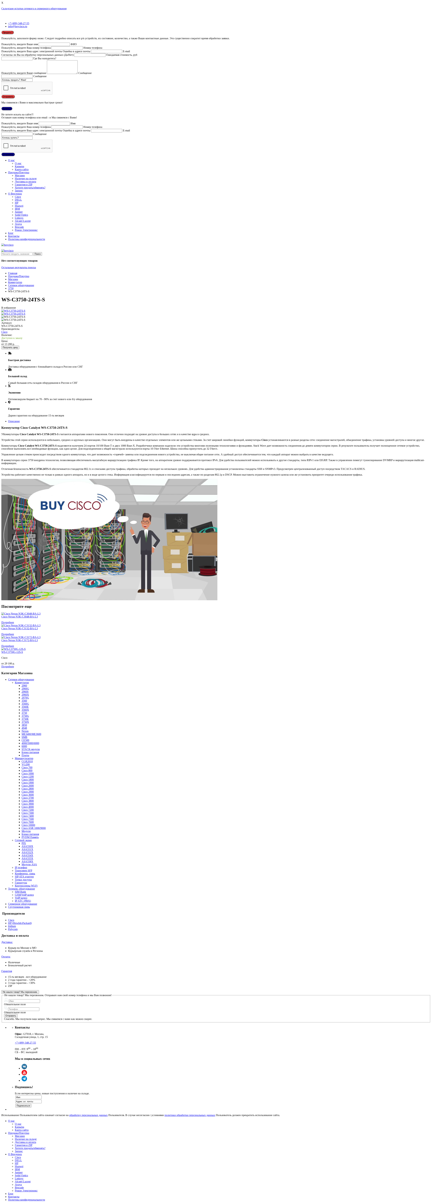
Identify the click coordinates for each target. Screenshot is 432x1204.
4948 (24, 728)
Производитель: (10, 328)
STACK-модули (31, 749)
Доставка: (7, 942)
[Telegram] (24, 1080)
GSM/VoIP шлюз (24, 894)
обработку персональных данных (88, 1115)
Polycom (13, 929)
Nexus (25, 731)
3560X (25, 709)
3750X (25, 722)
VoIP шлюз (21, 897)
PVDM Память (30, 837)
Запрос (19, 190)
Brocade (19, 227)
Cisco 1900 (28, 782)
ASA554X (27, 855)
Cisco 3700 (28, 797)
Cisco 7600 (28, 822)
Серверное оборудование (22, 903)
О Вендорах (15, 193)
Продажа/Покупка (18, 172)
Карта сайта (22, 169)
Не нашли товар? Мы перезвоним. (20, 992)
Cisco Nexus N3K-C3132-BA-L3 (19, 628)
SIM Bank (20, 891)
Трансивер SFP (23, 870)
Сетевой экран (23, 840)
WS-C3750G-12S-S (12, 652)
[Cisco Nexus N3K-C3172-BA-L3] (20, 637)
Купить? (7, 108)
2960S (25, 691)
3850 (24, 725)
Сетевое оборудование (21, 285)
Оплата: (5, 956)
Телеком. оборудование (21, 888)
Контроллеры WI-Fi (26, 885)
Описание (14, 421)
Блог (11, 233)
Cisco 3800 (28, 800)
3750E (25, 718)
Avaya (18, 224)
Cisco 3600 (28, 794)
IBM (17, 208)
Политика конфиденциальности (26, 239)
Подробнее (7, 622)
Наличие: (6, 335)
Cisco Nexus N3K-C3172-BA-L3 (19, 640)
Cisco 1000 (28, 773)
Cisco (18, 196)
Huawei (19, 205)
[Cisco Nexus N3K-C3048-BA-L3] (20, 613)
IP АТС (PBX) (23, 900)
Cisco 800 (27, 770)
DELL (18, 199)
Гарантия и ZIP (23, 184)
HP (16, 202)
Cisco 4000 (28, 806)
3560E (25, 706)
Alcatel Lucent (23, 221)
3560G (25, 703)
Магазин (20, 175)
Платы (25, 755)
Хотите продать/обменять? (30, 187)
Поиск (38, 254)
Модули (26, 831)
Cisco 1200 (28, 776)
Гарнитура (21, 882)
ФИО (74, 44)
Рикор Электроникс (26, 230)
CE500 (25, 740)
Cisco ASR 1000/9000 (34, 828)
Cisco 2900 (28, 791)
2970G (25, 697)
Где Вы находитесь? (44, 58)
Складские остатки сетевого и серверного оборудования (33, 8)
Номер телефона (92, 47)
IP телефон (21, 867)
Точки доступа (23, 879)
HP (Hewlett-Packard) (20, 923)
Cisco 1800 (28, 779)
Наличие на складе (26, 178)
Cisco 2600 (28, 785)
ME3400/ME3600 (31, 734)
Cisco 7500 (28, 819)
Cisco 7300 (28, 812)
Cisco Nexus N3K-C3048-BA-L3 (19, 616)
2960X (25, 694)
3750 (11, 288)
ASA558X (27, 861)
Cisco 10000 (28, 825)
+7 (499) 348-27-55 (18, 23)
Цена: (4, 341)
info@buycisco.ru (17, 26)
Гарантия (6, 971)
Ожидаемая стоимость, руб (121, 54)
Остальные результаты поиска (18, 267)
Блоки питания (30, 752)
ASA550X (27, 846)
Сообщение (85, 73)
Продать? (7, 32)
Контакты (13, 236)
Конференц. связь (25, 873)
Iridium (12, 926)
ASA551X (27, 849)
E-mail (126, 51)
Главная (12, 273)
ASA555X (27, 858)
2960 (24, 685)
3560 (24, 700)
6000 (24, 746)
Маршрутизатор (24, 758)
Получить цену (10, 347)
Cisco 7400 (28, 816)
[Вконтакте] (24, 1068)
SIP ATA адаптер (24, 876)
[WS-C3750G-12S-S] (13, 649)
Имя (73, 123)
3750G (25, 715)
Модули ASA (29, 864)
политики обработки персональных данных (190, 1115)
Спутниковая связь (19, 906)
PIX (24, 843)
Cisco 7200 (28, 809)
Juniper (19, 211)
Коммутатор (15, 282)
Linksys (19, 217)
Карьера (19, 166)
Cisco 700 (27, 767)
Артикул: (6, 322)
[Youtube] (24, 1074)
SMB (24, 737)
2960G (25, 688)
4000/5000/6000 (30, 743)
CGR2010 (27, 761)
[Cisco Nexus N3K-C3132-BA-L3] (20, 625)
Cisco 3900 (28, 803)
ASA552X (27, 852)
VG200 (26, 764)
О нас (11, 160)
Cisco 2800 (28, 788)
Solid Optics (21, 214)
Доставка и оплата (25, 181)
